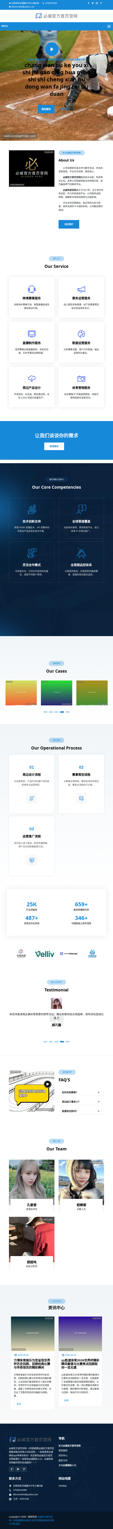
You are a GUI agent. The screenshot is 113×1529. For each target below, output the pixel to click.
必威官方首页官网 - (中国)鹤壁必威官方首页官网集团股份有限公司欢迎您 (31, 1520)
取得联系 (54, 446)
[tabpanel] (56, 1016)
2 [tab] (51, 712)
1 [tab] (45, 712)
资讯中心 (63, 1455)
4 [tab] (62, 712)
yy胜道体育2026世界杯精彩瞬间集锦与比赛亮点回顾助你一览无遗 (33, 1363)
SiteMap (63, 1486)
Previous (3, 952)
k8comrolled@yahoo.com (23, 7)
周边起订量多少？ (71, 1102)
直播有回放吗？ (70, 1111)
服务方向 (63, 1460)
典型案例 (63, 1450)
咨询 (67, 1465)
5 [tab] (67, 712)
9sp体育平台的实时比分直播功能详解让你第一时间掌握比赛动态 (80, 1363)
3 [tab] (56, 712)
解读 (70, 1446)
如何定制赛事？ (70, 1092)
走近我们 (64, 109)
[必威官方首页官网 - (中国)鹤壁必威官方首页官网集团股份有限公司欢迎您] (56, 16)
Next (109, 952)
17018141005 (51, 3)
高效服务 (46, 109)
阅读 (19, 1400)
